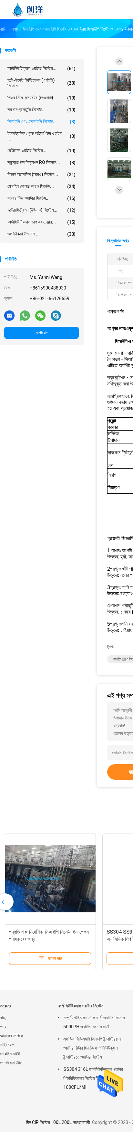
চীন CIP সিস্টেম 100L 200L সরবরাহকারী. (59, 1122)
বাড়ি (3, 1017)
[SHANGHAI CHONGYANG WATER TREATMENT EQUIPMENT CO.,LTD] (28, 9)
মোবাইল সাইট (10, 1053)
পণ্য (3, 1026)
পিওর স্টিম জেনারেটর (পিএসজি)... (41, 97)
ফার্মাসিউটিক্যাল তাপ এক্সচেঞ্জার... (41, 222)
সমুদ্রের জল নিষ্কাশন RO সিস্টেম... (41, 162)
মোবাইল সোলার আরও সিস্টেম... (41, 186)
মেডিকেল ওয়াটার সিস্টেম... (41, 150)
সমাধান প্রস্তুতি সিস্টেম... (41, 109)
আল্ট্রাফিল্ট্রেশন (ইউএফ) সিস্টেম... (41, 210)
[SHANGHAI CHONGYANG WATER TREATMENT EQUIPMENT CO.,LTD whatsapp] (25, 315)
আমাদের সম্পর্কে (11, 1035)
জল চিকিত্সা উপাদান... (41, 234)
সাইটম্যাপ (7, 1044)
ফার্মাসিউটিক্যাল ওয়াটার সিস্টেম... (41, 68)
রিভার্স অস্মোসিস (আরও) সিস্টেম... (41, 174)
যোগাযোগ (41, 332)
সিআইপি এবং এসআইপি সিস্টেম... (41, 121)
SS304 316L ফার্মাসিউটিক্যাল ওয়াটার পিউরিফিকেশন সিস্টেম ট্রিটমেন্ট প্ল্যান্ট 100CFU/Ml (93, 1078)
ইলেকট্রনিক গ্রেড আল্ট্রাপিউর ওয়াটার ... (41, 136)
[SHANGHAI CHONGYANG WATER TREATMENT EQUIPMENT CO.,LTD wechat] (40, 315)
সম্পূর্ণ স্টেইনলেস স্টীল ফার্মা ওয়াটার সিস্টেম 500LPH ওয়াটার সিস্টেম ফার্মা (94, 1022)
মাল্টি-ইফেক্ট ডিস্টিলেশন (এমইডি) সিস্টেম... (41, 83)
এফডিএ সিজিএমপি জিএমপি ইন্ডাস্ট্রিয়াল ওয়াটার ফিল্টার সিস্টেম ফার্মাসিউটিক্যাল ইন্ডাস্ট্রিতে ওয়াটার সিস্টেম (92, 1048)
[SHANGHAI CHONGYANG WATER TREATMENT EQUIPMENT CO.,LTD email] (9, 315)
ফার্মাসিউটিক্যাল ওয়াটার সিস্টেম (80, 1005)
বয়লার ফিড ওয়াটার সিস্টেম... (41, 198)
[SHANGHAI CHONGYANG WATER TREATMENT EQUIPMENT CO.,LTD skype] (56, 315)
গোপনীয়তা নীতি (11, 1062)
